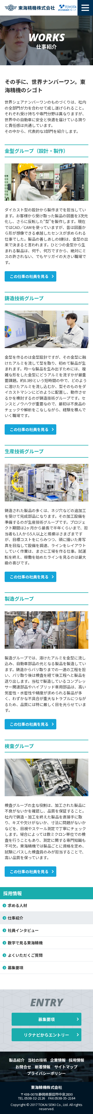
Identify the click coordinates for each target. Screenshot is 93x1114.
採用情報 (12, 893)
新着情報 (42, 1066)
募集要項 (15, 967)
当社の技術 (37, 1060)
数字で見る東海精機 (25, 942)
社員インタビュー (23, 930)
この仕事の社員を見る (29, 276)
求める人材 (17, 905)
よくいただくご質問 (25, 955)
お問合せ (23, 1066)
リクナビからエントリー (46, 1035)
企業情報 (58, 1060)
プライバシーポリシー (46, 1073)
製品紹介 (17, 1060)
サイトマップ (66, 1066)
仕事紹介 (15, 918)
